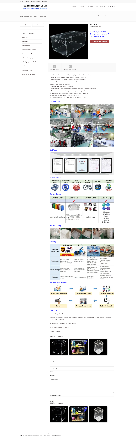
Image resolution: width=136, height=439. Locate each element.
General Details (55, 69)
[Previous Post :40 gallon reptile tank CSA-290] (25, 25)
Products (38, 1)
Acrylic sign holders (27, 70)
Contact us (32, 1)
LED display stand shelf (29, 62)
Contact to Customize (70, 69)
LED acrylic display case (29, 58)
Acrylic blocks (26, 45)
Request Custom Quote (100, 41)
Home (21, 1)
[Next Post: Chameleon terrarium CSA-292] (38, 25)
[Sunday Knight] (34, 7)
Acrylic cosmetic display (29, 49)
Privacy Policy (48, 433)
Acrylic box (98, 26)
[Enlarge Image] (68, 24)
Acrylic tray (25, 41)
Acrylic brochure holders (29, 66)
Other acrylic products (28, 74)
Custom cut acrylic (27, 53)
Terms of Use (40, 433)
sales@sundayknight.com (61, 327)
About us (27, 1)
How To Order (100, 7)
